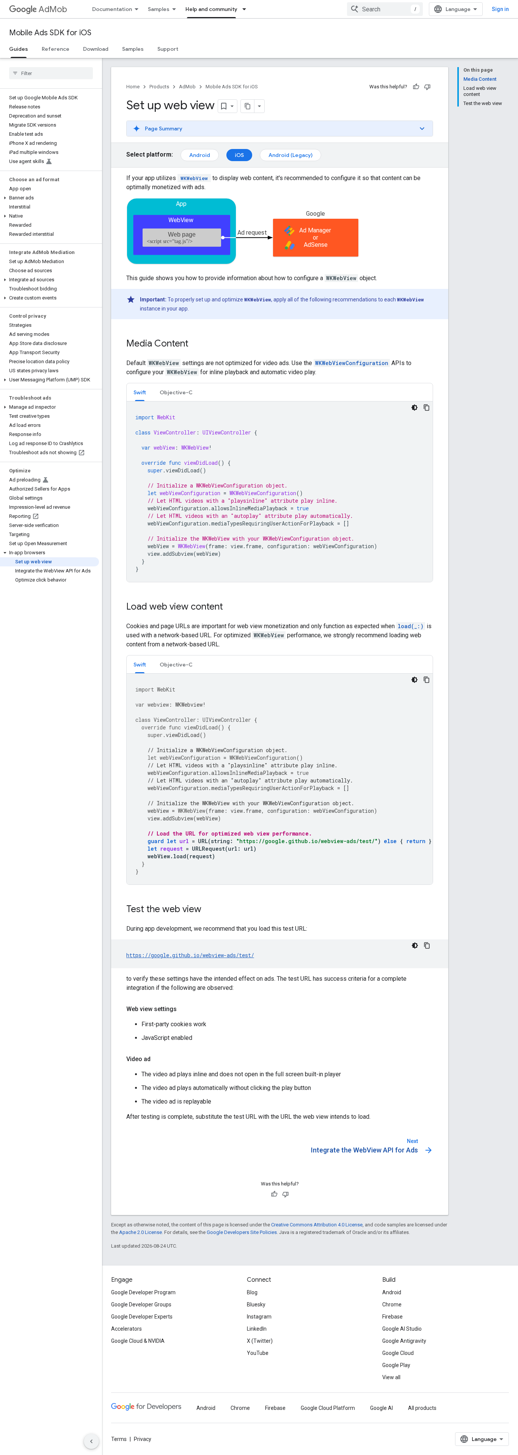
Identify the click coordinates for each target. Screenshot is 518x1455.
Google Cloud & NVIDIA (138, 1341)
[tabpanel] (280, 491)
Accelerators (126, 1329)
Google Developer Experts (142, 1317)
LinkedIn (257, 1329)
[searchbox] (51, 73)
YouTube (257, 1353)
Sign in (500, 9)
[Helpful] (416, 87)
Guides (18, 48)
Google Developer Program (143, 1292)
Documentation (112, 9)
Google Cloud (398, 1353)
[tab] (140, 392)
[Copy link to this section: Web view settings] (184, 1009)
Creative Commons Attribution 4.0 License (317, 1225)
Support (167, 48)
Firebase (392, 1317)
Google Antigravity (404, 1341)
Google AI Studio (402, 1329)
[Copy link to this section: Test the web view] (209, 909)
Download (95, 48)
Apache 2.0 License (140, 1232)
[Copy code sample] (427, 407)
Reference (55, 48)
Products (159, 86)
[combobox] (385, 9)
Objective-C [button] (176, 392)
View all (391, 1377)
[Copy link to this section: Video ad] (158, 1059)
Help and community (211, 9)
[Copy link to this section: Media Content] (196, 344)
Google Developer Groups (141, 1304)
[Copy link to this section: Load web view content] (230, 607)
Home (133, 86)
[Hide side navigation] (91, 1441)
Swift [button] (139, 392)
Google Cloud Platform (328, 1408)
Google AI (381, 1408)
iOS (239, 155)
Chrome (392, 1304)
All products (422, 1408)
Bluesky (256, 1304)
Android (199, 155)
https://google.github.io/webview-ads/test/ (190, 955)
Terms (119, 1439)
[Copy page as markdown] (247, 106)
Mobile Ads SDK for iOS (50, 33)
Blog (252, 1292)
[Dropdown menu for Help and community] (246, 9)
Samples (159, 9)
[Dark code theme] (414, 407)
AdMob (53, 9)
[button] (49, 197)
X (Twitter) (260, 1341)
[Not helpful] (427, 87)
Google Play (396, 1365)
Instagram (259, 1317)
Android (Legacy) (290, 155)
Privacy (142, 1439)
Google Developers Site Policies (242, 1232)
